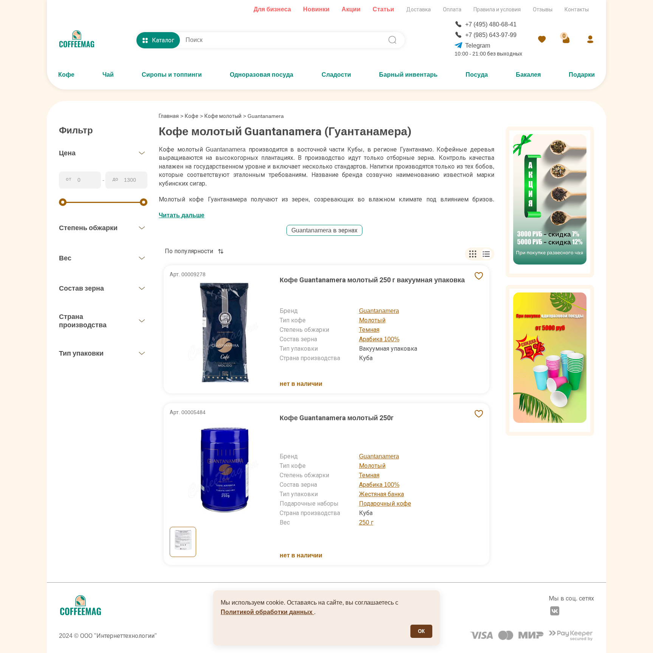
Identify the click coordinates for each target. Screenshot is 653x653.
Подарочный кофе (385, 503)
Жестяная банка (381, 494)
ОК (421, 631)
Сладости (336, 74)
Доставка (418, 9)
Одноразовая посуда (261, 74)
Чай (108, 74)
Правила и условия (497, 9)
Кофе (66, 74)
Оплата (452, 9)
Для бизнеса (272, 9)
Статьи (383, 9)
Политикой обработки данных (267, 612)
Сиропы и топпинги (172, 74)
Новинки (316, 9)
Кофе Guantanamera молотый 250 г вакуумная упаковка (372, 280)
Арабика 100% (379, 339)
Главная (171, 116)
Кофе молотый (222, 116)
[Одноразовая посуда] (550, 360)
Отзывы (542, 9)
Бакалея (528, 74)
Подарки (582, 74)
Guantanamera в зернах (324, 230)
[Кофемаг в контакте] (555, 612)
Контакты (577, 9)
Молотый (372, 320)
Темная (369, 329)
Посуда (477, 74)
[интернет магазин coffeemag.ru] (79, 40)
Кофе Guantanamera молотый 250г (337, 418)
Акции (351, 9)
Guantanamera (379, 310)
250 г (366, 522)
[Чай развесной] (550, 202)
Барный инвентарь (408, 74)
